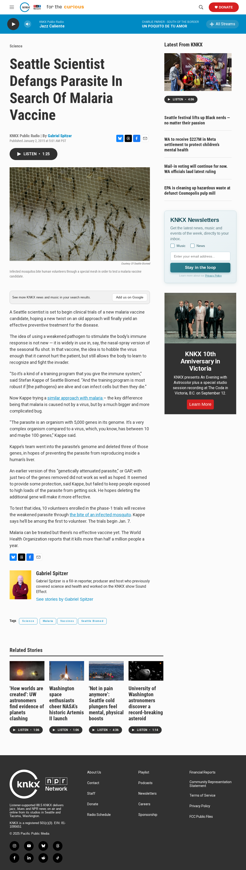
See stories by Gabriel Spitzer (64, 599)
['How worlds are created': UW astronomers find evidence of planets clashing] (27, 671)
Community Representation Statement (211, 784)
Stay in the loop (200, 267)
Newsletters (147, 793)
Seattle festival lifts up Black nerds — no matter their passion (197, 120)
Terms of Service (202, 795)
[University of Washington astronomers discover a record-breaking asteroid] (146, 671)
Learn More (200, 404)
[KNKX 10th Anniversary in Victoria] (200, 318)
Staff (91, 793)
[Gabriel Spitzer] (20, 584)
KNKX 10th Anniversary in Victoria (200, 361)
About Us (94, 772)
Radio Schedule (99, 815)
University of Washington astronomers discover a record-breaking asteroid (146, 703)
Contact (93, 783)
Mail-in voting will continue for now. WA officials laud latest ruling (196, 169)
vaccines (67, 621)
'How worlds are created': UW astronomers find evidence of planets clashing (27, 703)
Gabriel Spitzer (60, 135)
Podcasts (145, 783)
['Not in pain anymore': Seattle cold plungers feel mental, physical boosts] (106, 671)
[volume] (28, 24)
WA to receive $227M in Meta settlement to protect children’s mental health (191, 144)
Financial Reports (202, 772)
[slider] (35, 23)
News (201, 246)
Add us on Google (129, 297)
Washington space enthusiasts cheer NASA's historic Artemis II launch (66, 703)
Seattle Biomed (92, 621)
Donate (226, 7)
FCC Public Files (201, 816)
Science (16, 46)
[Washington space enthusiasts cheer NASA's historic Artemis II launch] (66, 671)
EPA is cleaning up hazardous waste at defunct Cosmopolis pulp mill (197, 190)
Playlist (143, 772)
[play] (13, 24)
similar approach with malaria (75, 397)
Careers (144, 804)
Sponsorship (147, 815)
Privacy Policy (213, 275)
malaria (48, 621)
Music (181, 246)
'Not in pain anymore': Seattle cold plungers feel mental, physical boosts (106, 703)
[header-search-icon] (201, 7)
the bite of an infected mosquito (100, 514)
